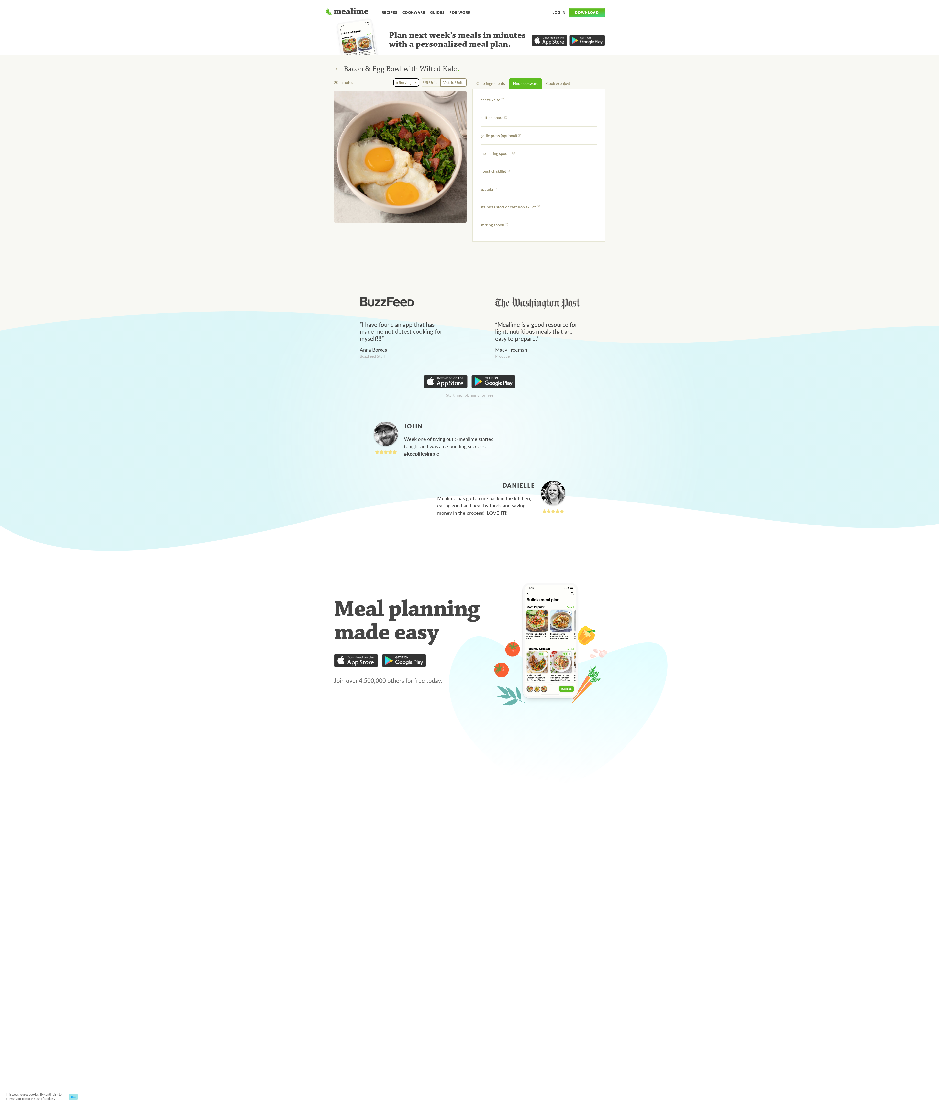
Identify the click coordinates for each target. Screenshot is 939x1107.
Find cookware (525, 83)
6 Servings (404, 82)
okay (73, 1096)
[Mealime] (347, 12)
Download (587, 12)
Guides (437, 12)
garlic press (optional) (499, 135)
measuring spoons (496, 153)
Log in (559, 12)
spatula (487, 189)
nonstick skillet (493, 171)
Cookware (413, 12)
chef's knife (490, 100)
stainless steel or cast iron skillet (508, 207)
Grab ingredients (490, 83)
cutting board (492, 117)
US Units (430, 82)
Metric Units (453, 82)
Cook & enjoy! (558, 83)
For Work (460, 12)
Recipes (390, 12)
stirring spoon (492, 225)
